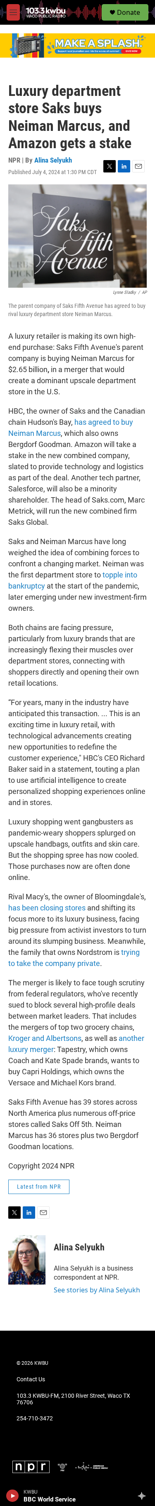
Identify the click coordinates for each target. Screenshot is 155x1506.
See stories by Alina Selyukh (97, 1289)
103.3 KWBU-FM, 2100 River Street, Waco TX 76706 (73, 1399)
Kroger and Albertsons (44, 1038)
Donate (128, 12)
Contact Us (31, 1379)
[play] (12, 1496)
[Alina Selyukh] (26, 1260)
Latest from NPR (39, 1186)
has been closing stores (47, 907)
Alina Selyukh (53, 160)
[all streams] (144, 1495)
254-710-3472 (35, 1418)
